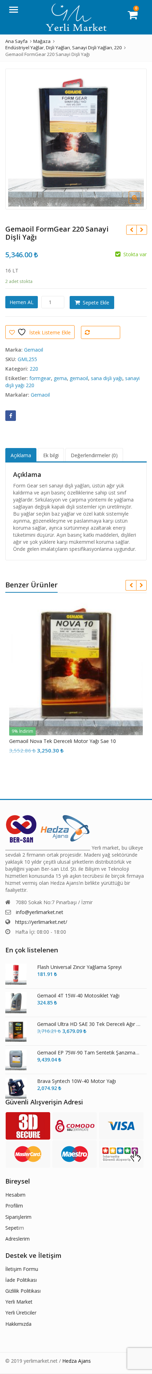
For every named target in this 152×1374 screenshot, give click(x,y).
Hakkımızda (18, 1324)
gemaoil (79, 378)
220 (34, 368)
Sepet (11, 1227)
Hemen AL (22, 302)
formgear (40, 378)
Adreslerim (17, 1238)
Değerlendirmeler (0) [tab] (94, 455)
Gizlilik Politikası (23, 1290)
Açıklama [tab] (21, 455)
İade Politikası (21, 1280)
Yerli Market (19, 1301)
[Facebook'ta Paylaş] (10, 415)
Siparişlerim (18, 1217)
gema (60, 378)
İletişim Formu (21, 1269)
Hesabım (15, 1194)
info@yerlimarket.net (39, 912)
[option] (76, 139)
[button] (140, 203)
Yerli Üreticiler (20, 1312)
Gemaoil (33, 349)
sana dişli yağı (106, 378)
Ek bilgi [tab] (51, 455)
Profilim (14, 1205)
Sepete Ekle (96, 302)
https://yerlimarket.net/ (41, 922)
